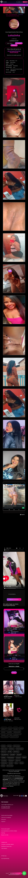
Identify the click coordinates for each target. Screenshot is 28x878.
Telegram (14, 45)
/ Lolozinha (20, 14)
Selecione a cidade (14, 666)
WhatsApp (18, 43)
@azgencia (17, 874)
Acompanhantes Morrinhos (12, 15)
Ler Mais (4, 788)
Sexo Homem (15, 728)
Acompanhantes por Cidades (14, 736)
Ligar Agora (9, 43)
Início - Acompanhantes (11, 14)
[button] (26, 5)
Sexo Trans (10, 728)
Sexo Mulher (21, 728)
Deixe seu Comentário (14, 599)
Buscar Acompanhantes (4, 736)
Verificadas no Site (3, 728)
